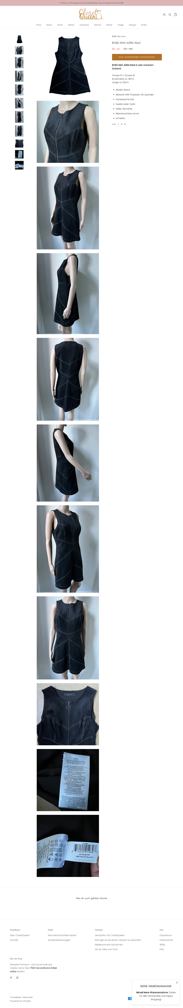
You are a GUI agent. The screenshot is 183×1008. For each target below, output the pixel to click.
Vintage (121, 24)
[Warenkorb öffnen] (175, 14)
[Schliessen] (177, 982)
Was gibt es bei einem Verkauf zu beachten (118, 940)
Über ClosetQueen (20, 935)
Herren (60, 24)
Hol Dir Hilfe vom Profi (106, 949)
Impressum (166, 935)
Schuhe (109, 24)
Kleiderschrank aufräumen (109, 944)
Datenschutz (166, 940)
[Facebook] (118, 124)
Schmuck (97, 24)
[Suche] (170, 14)
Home (38, 24)
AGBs (162, 944)
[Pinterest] (125, 124)
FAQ (162, 949)
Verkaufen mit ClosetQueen (109, 935)
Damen (49, 24)
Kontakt (14, 940)
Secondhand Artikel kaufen (62, 935)
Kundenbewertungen (59, 940)
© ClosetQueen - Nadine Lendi (21, 997)
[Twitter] (121, 124)
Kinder (144, 24)
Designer (132, 24)
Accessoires (84, 24)
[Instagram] (17, 977)
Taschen (71, 24)
